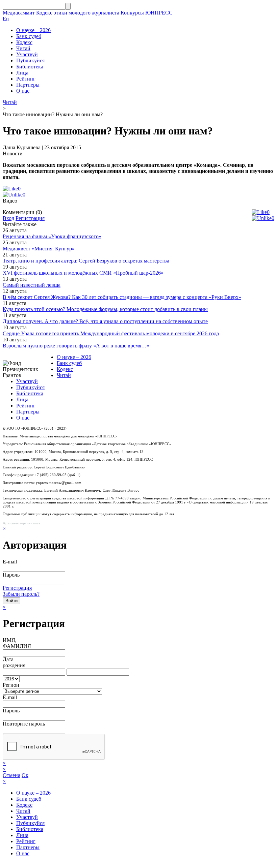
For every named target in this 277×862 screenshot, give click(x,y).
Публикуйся (30, 60)
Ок (25, 775)
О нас (22, 91)
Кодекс (24, 42)
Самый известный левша (31, 285)
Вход (8, 218)
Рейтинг (25, 79)
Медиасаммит (19, 13)
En (6, 19)
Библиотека (29, 66)
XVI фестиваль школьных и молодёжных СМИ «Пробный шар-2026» (83, 273)
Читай (23, 48)
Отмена (11, 775)
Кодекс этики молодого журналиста (77, 13)
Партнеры (28, 85)
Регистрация (30, 218)
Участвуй (27, 54)
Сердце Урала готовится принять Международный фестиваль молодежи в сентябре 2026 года (111, 333)
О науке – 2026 (33, 30)
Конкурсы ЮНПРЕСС (147, 13)
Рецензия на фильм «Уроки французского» (52, 236)
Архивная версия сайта (21, 523)
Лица (22, 72)
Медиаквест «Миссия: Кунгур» (39, 248)
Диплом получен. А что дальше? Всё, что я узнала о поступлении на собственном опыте (105, 321)
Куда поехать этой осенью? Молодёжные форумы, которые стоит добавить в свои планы (105, 309)
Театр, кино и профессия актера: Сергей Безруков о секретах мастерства (86, 261)
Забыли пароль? (21, 594)
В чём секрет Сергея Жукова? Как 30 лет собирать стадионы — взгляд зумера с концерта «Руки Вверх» (122, 297)
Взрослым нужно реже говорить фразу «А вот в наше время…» (76, 345)
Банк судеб (28, 36)
